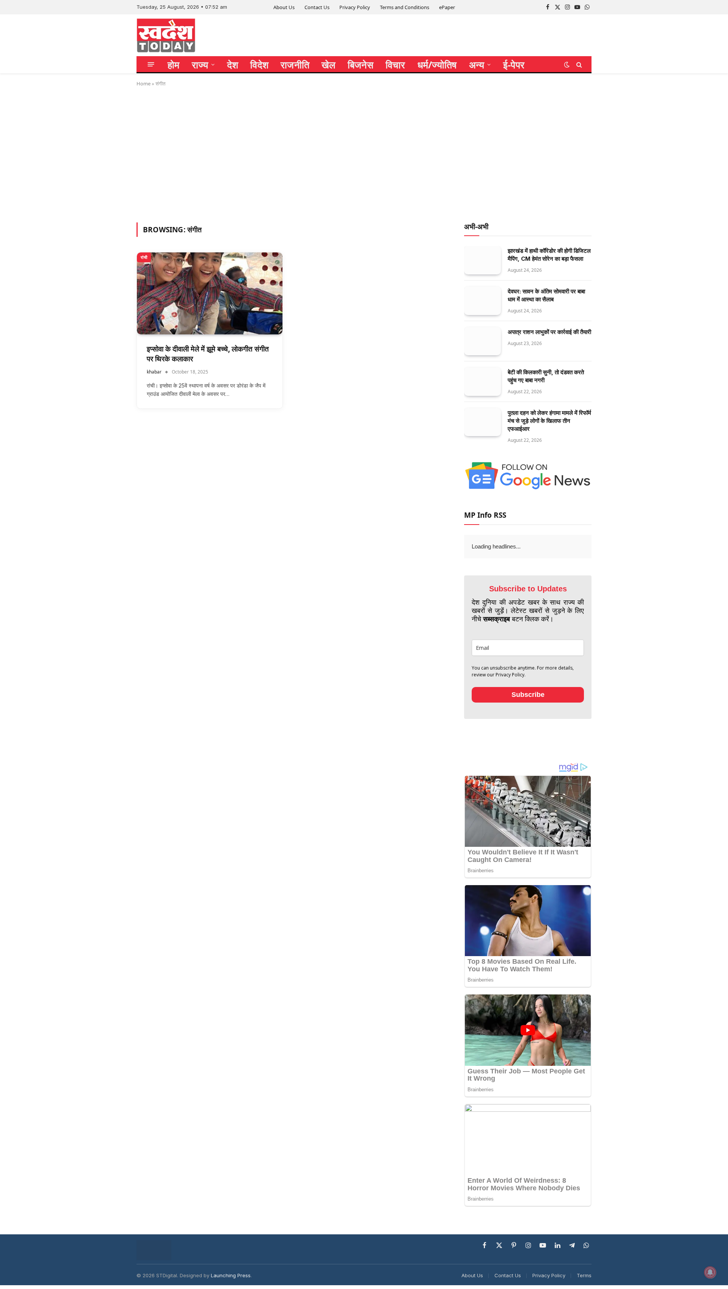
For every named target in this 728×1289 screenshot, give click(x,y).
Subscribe (527, 694)
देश (232, 64)
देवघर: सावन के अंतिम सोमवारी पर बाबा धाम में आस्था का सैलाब (546, 295)
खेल (329, 64)
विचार (395, 64)
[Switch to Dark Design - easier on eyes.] (566, 64)
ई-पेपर (513, 64)
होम (174, 64)
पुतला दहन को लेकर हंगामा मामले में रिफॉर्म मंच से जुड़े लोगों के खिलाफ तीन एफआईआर (549, 420)
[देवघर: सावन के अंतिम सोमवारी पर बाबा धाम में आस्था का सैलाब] (482, 301)
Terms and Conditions (404, 7)
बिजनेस (360, 64)
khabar (154, 372)
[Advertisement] (364, 153)
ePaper (447, 7)
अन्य (477, 64)
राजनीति (295, 64)
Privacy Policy (354, 7)
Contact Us (316, 7)
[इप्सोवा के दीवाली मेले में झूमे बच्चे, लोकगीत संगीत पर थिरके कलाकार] (209, 293)
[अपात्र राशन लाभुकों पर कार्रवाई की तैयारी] (482, 341)
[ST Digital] (166, 35)
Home (143, 83)
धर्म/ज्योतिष (437, 64)
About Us (284, 7)
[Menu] (151, 64)
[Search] (578, 64)
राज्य (200, 64)
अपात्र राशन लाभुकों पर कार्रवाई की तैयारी (549, 332)
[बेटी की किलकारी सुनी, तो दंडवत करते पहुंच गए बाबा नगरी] (482, 381)
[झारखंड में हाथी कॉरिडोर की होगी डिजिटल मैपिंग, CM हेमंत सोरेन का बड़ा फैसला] (482, 260)
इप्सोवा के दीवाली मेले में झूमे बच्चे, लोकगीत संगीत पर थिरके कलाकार (208, 354)
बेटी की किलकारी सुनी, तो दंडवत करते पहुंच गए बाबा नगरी (546, 376)
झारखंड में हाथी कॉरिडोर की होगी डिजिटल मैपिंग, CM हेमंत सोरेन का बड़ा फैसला (549, 254)
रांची (144, 257)
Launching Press (231, 1275)
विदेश (259, 64)
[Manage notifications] (710, 1272)
